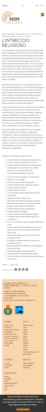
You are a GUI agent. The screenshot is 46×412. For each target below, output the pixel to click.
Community (10, 373)
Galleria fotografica (10, 383)
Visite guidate (27, 365)
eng (41, 5)
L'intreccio (8, 327)
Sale (25, 321)
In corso (7, 363)
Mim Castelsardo (9, 34)
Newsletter (8, 379)
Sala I (25, 327)
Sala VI (25, 338)
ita (37, 5)
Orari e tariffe (8, 298)
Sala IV (25, 334)
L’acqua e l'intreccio (11, 336)
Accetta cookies (23, 409)
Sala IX (25, 345)
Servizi (27, 359)
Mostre (8, 359)
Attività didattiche (28, 363)
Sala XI (25, 350)
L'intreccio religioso (24, 36)
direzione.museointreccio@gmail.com (22, 300)
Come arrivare (9, 341)
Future (6, 368)
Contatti (6, 345)
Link (5, 388)
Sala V (25, 336)
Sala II (25, 329)
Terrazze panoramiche (31, 352)
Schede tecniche (10, 334)
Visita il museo (28, 325)
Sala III (25, 332)
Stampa (15, 265)
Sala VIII (25, 343)
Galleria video (9, 385)
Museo (13, 36)
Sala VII (25, 341)
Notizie (6, 376)
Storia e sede (8, 325)
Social (6, 381)
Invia (6, 265)
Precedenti (8, 365)
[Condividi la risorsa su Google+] (27, 269)
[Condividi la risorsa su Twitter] (19, 269)
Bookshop (26, 368)
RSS (5, 390)
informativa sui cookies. (27, 405)
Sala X (25, 347)
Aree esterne (27, 354)
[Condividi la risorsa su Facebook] (15, 269)
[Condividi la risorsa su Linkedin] (23, 269)
